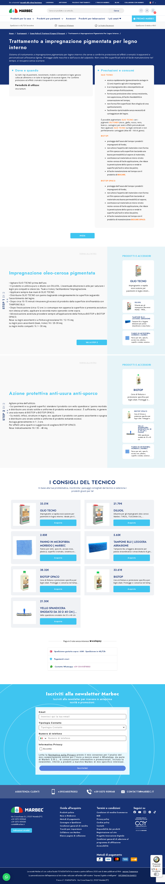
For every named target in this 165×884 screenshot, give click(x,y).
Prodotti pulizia (67, 812)
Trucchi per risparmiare (71, 829)
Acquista (58, 522)
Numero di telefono (50, 734)
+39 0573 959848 (104, 791)
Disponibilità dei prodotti (108, 829)
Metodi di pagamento (70, 819)
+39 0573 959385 (18, 822)
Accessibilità (102, 846)
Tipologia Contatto (50, 723)
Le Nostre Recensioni (106, 25)
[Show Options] (123, 727)
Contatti (100, 826)
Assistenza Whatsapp (66, 25)
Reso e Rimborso (68, 816)
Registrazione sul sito (107, 832)
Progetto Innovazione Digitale (110, 836)
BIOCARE (121, 174)
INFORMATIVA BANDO (127, 875)
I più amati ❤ (114, 18)
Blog (117, 2)
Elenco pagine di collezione (72, 836)
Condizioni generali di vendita (74, 826)
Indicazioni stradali (21, 830)
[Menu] (160, 856)
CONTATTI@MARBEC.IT (140, 791)
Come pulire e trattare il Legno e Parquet (47, 33)
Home (11, 33)
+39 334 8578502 (82, 666)
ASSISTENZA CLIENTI (27, 791)
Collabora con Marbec (134, 2)
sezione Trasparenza (130, 871)
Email (42, 712)
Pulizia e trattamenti (81, 2)
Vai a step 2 (92, 342)
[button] (6, 877)
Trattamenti (22, 33)
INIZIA (82, 235)
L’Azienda (49, 2)
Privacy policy (103, 819)
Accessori (71, 18)
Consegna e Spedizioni (70, 822)
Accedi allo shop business (31, 3)
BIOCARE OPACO (138, 219)
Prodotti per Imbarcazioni (92, 18)
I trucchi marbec (102, 2)
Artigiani (63, 2)
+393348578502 (67, 791)
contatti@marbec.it (17, 824)
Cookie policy (103, 822)
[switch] (156, 874)
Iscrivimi (82, 768)
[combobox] (81, 727)
